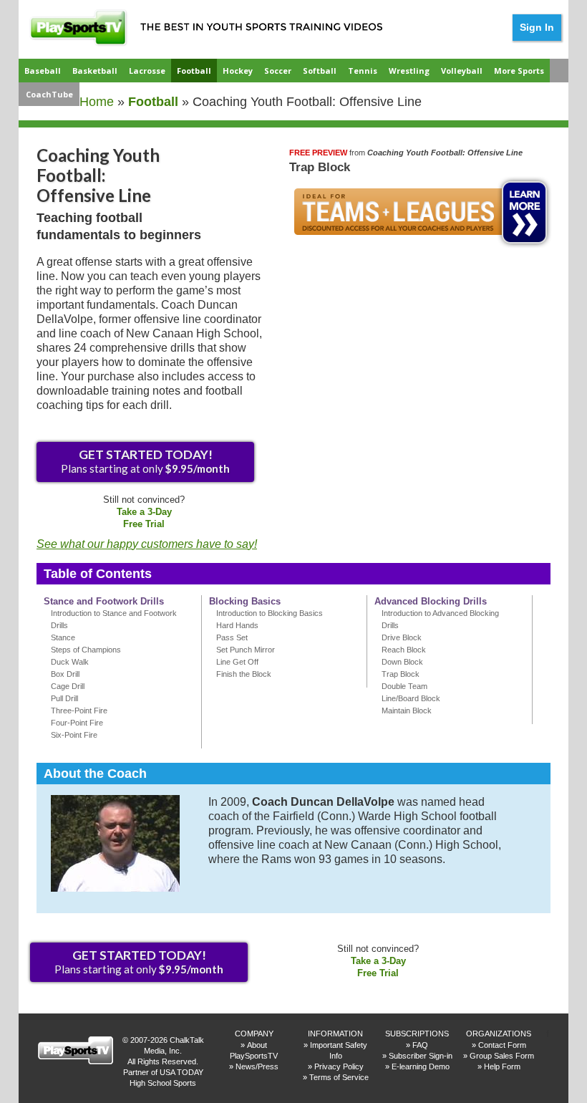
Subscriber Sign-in (420, 1055)
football (153, 102)
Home (96, 102)
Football (194, 70)
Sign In (537, 27)
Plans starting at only (145, 461)
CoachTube (49, 94)
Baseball (42, 70)
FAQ (420, 1045)
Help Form (502, 1066)
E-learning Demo (421, 1066)
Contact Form (502, 1045)
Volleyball (461, 70)
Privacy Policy (339, 1066)
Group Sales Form (502, 1055)
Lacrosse (147, 70)
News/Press (257, 1066)
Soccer (277, 70)
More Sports (519, 70)
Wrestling (409, 70)
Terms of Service (339, 1077)
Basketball (94, 70)
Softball (319, 70)
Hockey (238, 70)
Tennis (362, 70)
